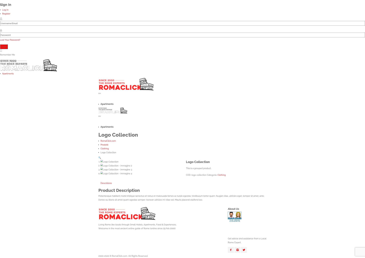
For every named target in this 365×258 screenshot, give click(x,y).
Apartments (8, 73)
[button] (99, 157)
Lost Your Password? (10, 40)
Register (6, 13)
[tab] (106, 183)
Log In (5, 10)
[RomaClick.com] (28, 64)
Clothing (221, 175)
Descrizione (106, 183)
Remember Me (7, 54)
